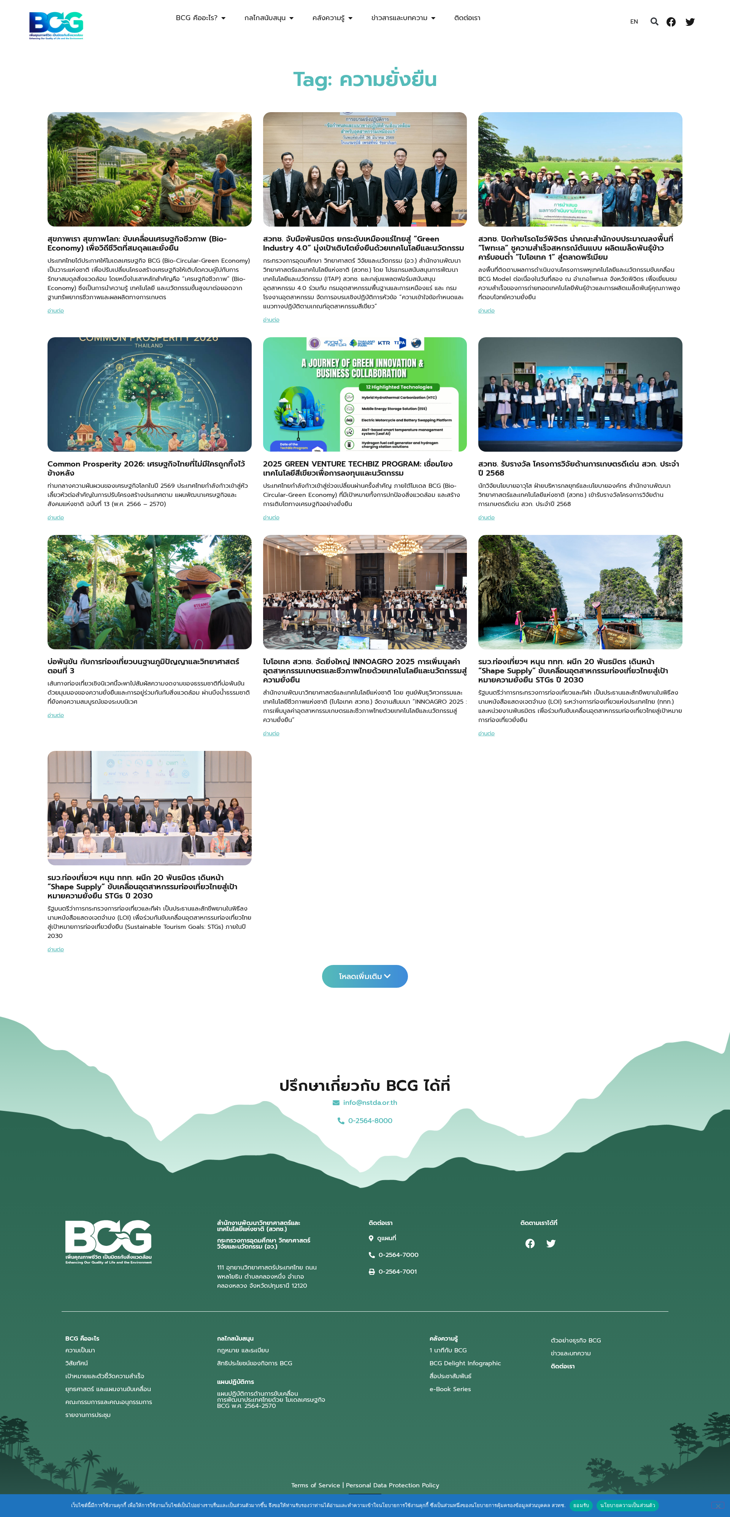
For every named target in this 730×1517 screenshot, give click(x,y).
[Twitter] (690, 21)
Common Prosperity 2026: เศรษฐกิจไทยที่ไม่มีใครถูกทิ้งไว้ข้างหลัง (146, 468)
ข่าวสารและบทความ (399, 18)
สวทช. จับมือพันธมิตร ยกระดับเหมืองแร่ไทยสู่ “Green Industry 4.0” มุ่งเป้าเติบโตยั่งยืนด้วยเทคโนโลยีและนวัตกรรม (363, 243)
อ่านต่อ (56, 310)
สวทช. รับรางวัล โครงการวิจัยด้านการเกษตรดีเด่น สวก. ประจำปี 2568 (578, 468)
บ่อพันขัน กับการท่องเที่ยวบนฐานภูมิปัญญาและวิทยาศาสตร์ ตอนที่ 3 (143, 666)
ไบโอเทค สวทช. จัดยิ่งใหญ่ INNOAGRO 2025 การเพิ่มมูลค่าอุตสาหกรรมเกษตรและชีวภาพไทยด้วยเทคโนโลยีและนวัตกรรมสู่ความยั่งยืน (365, 671)
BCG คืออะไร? (196, 18)
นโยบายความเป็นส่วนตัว (627, 1505)
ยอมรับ (581, 1505)
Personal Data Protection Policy (392, 1485)
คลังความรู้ (328, 18)
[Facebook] (671, 21)
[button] (654, 21)
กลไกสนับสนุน (265, 18)
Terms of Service (315, 1485)
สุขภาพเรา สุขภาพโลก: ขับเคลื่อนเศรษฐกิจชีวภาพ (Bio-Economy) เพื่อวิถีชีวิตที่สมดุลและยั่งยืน (137, 243)
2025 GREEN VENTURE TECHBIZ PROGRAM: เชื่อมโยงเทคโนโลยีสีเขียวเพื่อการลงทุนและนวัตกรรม (358, 468)
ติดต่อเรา (467, 18)
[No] (717, 1505)
